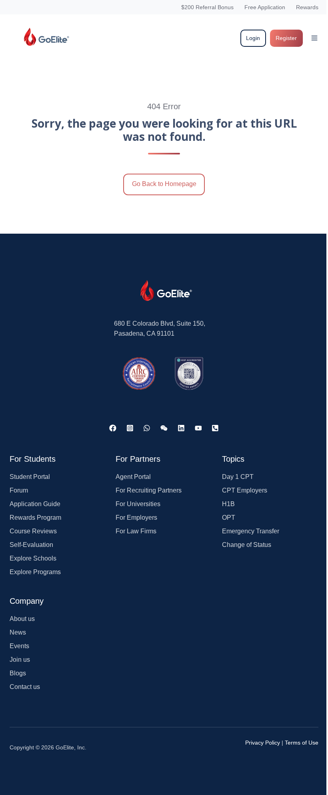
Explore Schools (33, 558)
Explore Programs (35, 572)
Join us (20, 659)
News (18, 632)
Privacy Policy (262, 742)
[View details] (112, 428)
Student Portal (30, 476)
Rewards (307, 7)
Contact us (25, 686)
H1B (228, 504)
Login (253, 38)
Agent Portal (133, 476)
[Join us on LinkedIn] (181, 428)
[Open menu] (314, 38)
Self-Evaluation (31, 544)
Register (286, 38)
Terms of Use (301, 742)
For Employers (136, 517)
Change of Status (246, 544)
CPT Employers (244, 490)
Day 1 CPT (238, 476)
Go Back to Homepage (164, 183)
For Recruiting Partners (149, 490)
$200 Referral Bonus (207, 7)
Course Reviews (33, 531)
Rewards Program (35, 517)
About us (22, 618)
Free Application (264, 7)
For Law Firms (136, 531)
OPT (228, 517)
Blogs (18, 673)
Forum (19, 490)
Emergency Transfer (250, 531)
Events (19, 646)
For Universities (138, 504)
